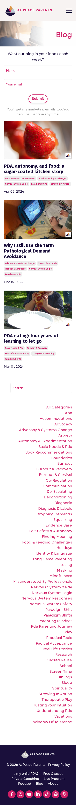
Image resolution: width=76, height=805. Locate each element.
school (66, 666)
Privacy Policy (59, 765)
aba (68, 413)
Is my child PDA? (26, 774)
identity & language (15, 269)
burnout (64, 463)
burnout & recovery (37, 348)
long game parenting (44, 353)
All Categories (59, 407)
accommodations (56, 418)
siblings (65, 677)
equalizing (62, 520)
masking (64, 570)
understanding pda (54, 711)
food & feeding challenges (52, 178)
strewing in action (60, 184)
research (63, 654)
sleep (67, 682)
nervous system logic (16, 184)
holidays (64, 548)
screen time (60, 671)
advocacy (63, 424)
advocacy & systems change (19, 263)
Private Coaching (25, 779)
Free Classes (53, 774)
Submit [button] (38, 99)
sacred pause (59, 660)
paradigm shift (58, 610)
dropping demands (54, 514)
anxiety (65, 435)
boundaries (61, 458)
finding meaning (57, 537)
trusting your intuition (52, 705)
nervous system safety (50, 604)
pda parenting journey (51, 626)
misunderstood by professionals (42, 581)
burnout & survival (55, 475)
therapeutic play (57, 699)
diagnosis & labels (47, 263)
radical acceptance (54, 643)
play (68, 632)
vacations (63, 716)
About (53, 784)
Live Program (54, 779)
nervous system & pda (51, 587)
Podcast (24, 784)
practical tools (59, 638)
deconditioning (58, 497)
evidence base (59, 525)
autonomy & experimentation (20, 178)
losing (66, 565)
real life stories (57, 649)
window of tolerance (52, 722)
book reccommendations (48, 452)
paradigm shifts (39, 184)
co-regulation (59, 480)
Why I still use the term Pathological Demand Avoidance (29, 251)
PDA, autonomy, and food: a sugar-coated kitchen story (34, 168)
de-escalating (59, 491)
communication (57, 486)
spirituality (62, 688)
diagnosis (63, 503)
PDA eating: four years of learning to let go (31, 338)
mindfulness (60, 576)
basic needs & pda (14, 348)
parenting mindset (55, 621)
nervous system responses (46, 598)
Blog (39, 784)
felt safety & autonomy (17, 353)
